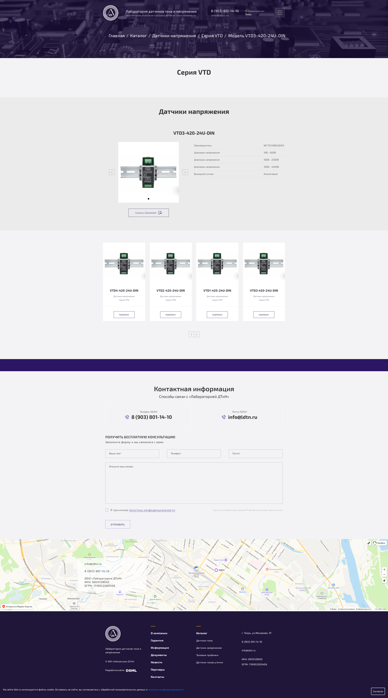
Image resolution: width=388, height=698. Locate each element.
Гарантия (157, 640)
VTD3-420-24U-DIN (264, 290)
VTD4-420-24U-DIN (124, 290)
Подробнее (124, 315)
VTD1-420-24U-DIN (217, 290)
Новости (156, 662)
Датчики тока (204, 640)
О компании (159, 633)
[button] (148, 199)
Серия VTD (212, 35)
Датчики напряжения (174, 35)
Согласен (378, 691)
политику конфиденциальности (152, 510)
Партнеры (158, 669)
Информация (160, 647)
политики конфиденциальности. (166, 689)
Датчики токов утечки (209, 662)
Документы (159, 655)
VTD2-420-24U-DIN (171, 290)
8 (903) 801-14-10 (225, 10)
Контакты (157, 676)
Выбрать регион (256, 11)
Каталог (138, 35)
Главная (117, 35)
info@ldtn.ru (220, 15)
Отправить (118, 524)
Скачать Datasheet (145, 212)
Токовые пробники (207, 655)
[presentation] (112, 172)
